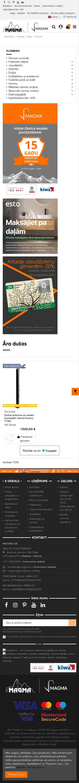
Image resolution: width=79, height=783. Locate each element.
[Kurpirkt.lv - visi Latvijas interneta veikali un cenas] (34, 650)
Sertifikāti (35, 514)
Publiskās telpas (18, 61)
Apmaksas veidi (11, 505)
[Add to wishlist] (17, 407)
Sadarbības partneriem (36, 529)
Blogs (13, 13)
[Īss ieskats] (22, 407)
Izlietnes (13, 68)
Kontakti (21, 13)
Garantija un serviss (37, 520)
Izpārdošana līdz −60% (13, 9)
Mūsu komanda (38, 500)
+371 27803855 (12, 561)
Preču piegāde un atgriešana (12, 495)
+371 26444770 (11, 556)
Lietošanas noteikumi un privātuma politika (13, 526)
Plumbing (13, 51)
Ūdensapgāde (17, 94)
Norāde (7, 462)
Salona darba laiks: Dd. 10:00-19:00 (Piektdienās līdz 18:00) (67, 500)
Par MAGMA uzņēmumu (38, 13)
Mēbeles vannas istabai (23, 87)
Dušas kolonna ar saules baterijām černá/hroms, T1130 (19, 418)
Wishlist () (71, 17)
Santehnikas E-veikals (52, 6)
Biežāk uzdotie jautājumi (62, 13)
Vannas (12, 83)
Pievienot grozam (26, 438)
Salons (37, 6)
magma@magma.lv (20, 570)
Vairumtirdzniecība (23, 6)
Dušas (12, 72)
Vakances (35, 504)
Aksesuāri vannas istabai (23, 90)
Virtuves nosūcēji (18, 58)
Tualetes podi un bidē (21, 79)
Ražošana (7, 6)
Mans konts (12, 487)
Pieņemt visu (16, 774)
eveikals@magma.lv (20, 566)
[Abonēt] (72, 622)
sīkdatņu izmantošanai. (30, 767)
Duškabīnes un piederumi (23, 76)
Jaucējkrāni (15, 65)
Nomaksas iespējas (11, 513)
